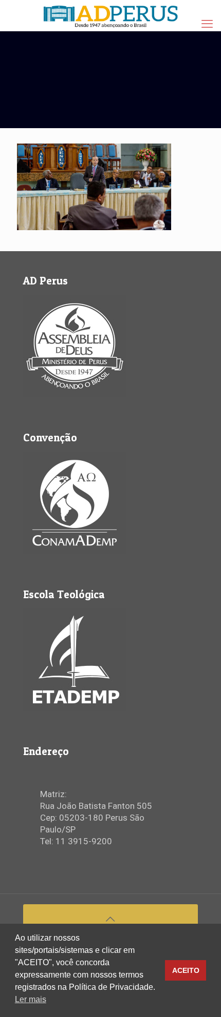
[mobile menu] (207, 24)
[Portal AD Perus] (110, 15)
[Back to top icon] (110, 915)
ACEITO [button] (185, 970)
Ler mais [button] (30, 999)
